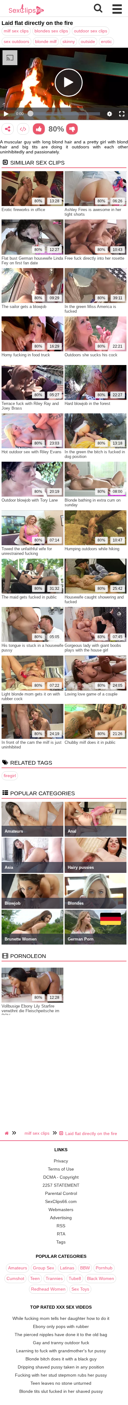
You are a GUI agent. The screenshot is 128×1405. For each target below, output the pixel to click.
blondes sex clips (51, 30)
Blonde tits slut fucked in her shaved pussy (61, 1391)
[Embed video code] (23, 129)
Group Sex (43, 1267)
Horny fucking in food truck (26, 355)
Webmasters (60, 1209)
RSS (61, 1225)
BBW (85, 1267)
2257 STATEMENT (61, 1185)
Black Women (100, 1278)
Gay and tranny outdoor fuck (61, 1342)
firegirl (10, 775)
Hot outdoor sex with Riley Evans (32, 452)
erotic (106, 41)
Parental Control (61, 1193)
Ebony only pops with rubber (61, 1326)
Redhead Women (48, 1289)
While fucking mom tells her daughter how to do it (60, 1318)
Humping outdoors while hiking (92, 548)
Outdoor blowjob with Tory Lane (30, 500)
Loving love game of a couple (91, 694)
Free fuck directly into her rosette (94, 258)
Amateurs (17, 1267)
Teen (35, 1278)
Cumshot (15, 1278)
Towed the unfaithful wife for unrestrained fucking (27, 551)
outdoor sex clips (90, 30)
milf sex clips (16, 30)
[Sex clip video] (8, 129)
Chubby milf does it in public (90, 742)
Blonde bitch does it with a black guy (61, 1358)
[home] (7, 1133)
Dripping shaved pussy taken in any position (61, 1366)
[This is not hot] (72, 129)
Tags (61, 1241)
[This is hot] (39, 129)
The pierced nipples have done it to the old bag (61, 1334)
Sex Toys (80, 1289)
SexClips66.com (61, 1201)
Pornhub (104, 1267)
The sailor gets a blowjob (24, 306)
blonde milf (46, 41)
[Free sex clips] (26, 14)
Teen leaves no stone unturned (60, 1383)
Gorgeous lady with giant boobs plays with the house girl (93, 647)
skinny (68, 41)
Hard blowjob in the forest (87, 403)
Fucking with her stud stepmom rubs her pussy (61, 1375)
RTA (61, 1233)
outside (88, 41)
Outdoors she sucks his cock (91, 355)
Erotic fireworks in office (23, 209)
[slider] (65, 114)
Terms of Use (61, 1169)
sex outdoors (16, 41)
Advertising (61, 1217)
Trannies (54, 1278)
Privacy (61, 1160)
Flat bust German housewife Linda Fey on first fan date (32, 260)
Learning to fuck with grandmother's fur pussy (61, 1350)
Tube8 (75, 1278)
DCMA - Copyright (61, 1177)
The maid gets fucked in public (29, 597)
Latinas (67, 1267)
